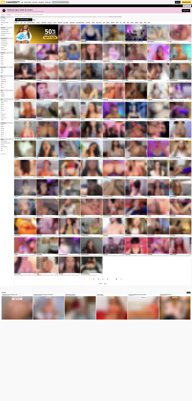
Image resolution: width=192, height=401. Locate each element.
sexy (145, 22)
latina (93, 22)
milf (104, 22)
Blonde (2, 92)
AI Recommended (4, 22)
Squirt (2, 108)
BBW (2, 72)
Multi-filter (8, 14)
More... (2, 119)
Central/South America (5, 143)
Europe (2, 144)
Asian (2, 60)
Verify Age (186, 10)
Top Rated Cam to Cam (5, 33)
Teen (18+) (3, 77)
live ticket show (80, 22)
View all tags (3, 153)
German (2, 132)
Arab (2, 62)
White (2, 54)
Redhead (2, 96)
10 (116, 279)
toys (128, 22)
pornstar (88, 22)
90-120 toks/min (4, 44)
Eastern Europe (4, 146)
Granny (2, 87)
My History (3, 20)
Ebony (2, 56)
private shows (27, 2)
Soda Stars (3, 35)
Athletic (2, 70)
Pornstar (2, 116)
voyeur (38, 22)
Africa (2, 150)
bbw (117, 22)
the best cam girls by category (116, 16)
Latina (2, 58)
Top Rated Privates (5, 31)
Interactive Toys (4, 101)
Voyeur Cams (3, 117)
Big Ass (2, 106)
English (2, 124)
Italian (2, 134)
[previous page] (85, 279)
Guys (34, 19)
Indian (2, 64)
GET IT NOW (50, 37)
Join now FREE (186, 2)
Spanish (2, 126)
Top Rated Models (4, 29)
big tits (113, 22)
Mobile (2, 102)
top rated (65, 22)
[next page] (121, 279)
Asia (2, 148)
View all (188, 292)
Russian (2, 128)
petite (136, 22)
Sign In (178, 2)
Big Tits (2, 104)
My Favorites (3, 18)
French (2, 130)
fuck (149, 22)
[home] (10, 2)
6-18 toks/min (4, 40)
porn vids (34, 2)
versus (54, 22)
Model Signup (187, 5)
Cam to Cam (3, 49)
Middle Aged (3, 81)
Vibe (2, 24)
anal (124, 22)
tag (22, 2)
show (141, 22)
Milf (1, 85)
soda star (43, 22)
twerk (132, 22)
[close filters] (12, 15)
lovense (50, 22)
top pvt (60, 22)
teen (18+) (98, 22)
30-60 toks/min (4, 42)
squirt (108, 22)
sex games (41, 2)
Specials (2, 47)
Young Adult (3, 79)
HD (1, 112)
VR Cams (2, 110)
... (111, 279)
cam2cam (72, 22)
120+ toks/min (4, 45)
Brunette (2, 94)
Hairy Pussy (3, 114)
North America (4, 141)
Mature (2, 83)
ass (121, 22)
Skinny (2, 69)
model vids (48, 2)
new (25, 22)
